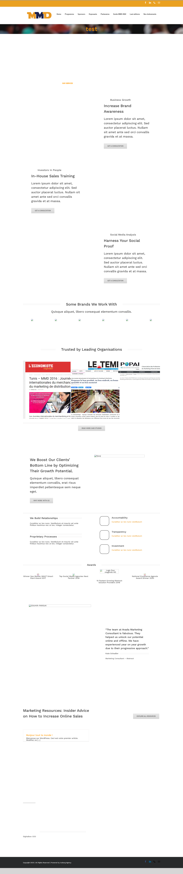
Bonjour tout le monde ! (39, 735)
